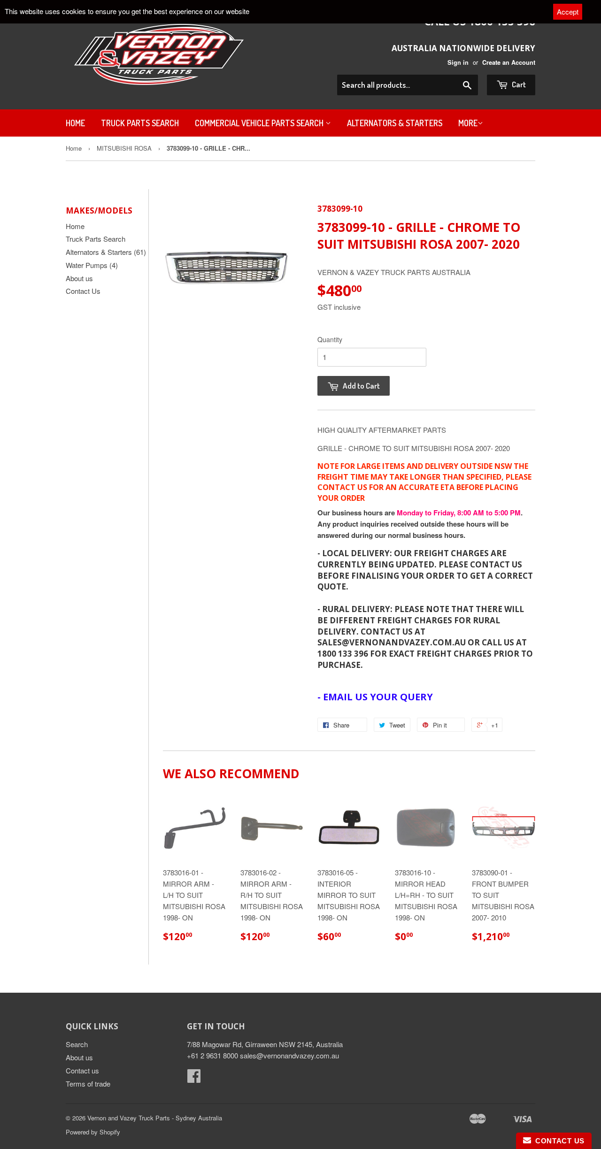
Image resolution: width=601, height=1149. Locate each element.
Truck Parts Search (140, 123)
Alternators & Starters (394, 123)
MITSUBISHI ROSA (124, 148)
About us (79, 278)
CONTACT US (558, 1141)
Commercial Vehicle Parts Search (260, 123)
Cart (518, 84)
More (468, 123)
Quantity (329, 339)
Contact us (82, 1070)
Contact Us (83, 291)
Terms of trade (88, 1083)
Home (75, 123)
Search (77, 1044)
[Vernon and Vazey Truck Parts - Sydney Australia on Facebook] (194, 1078)
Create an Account (508, 62)
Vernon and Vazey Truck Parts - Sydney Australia (154, 1117)
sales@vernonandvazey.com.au (289, 1055)
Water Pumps (92, 265)
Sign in (458, 62)
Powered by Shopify (93, 1131)
